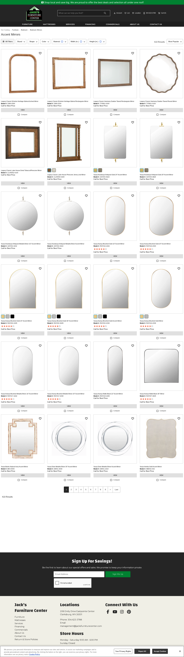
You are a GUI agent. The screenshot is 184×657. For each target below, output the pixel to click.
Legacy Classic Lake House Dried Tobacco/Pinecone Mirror (21, 170)
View (23, 110)
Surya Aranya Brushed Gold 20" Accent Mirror (155, 244)
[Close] (180, 651)
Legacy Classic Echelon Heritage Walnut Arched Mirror (19, 101)
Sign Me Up (118, 574)
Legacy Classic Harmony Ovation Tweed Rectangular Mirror (114, 101)
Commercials (112, 24)
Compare (24, 114)
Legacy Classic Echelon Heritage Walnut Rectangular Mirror (67, 101)
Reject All (142, 651)
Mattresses (49, 24)
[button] (114, 13)
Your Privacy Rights (123, 651)
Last (116, 490)
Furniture (27, 24)
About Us (134, 24)
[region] (92, 651)
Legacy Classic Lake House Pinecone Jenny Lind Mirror (66, 175)
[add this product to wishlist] (40, 53)
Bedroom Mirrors (36, 30)
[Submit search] (105, 13)
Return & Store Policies (26, 639)
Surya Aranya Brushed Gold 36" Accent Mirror (62, 321)
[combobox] (21, 41)
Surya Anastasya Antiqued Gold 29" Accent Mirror (156, 175)
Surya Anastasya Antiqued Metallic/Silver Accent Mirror (65, 244)
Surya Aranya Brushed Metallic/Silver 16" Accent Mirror (19, 394)
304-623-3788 (75, 620)
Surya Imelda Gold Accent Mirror (151, 467)
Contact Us (156, 24)
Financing (90, 24)
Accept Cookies (160, 651)
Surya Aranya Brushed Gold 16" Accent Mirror (109, 244)
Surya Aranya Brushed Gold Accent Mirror (108, 321)
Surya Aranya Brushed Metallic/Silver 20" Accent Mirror (65, 394)
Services (70, 24)
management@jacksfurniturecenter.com (81, 626)
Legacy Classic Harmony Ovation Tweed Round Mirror (158, 101)
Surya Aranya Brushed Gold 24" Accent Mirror (16, 321)
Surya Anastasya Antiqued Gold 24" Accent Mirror (110, 175)
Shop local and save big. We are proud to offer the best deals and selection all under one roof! (94, 2)
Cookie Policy (34, 654)
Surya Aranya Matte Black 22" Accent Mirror (108, 394)
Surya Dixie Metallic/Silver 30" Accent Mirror (62, 467)
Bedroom (24, 30)
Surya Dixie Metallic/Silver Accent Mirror (107, 467)
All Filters (9, 41)
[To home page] (34, 13)
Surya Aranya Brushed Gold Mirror (151, 321)
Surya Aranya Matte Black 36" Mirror (152, 394)
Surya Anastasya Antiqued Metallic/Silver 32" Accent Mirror (21, 244)
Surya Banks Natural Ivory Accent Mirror (14, 467)
